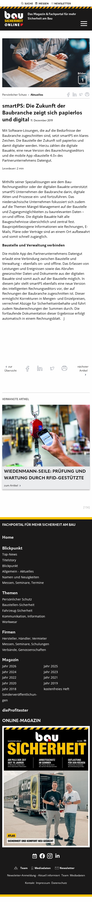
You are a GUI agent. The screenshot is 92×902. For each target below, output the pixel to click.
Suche (29, 3)
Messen (44, 3)
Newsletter (62, 3)
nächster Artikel (82, 368)
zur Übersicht (10, 368)
